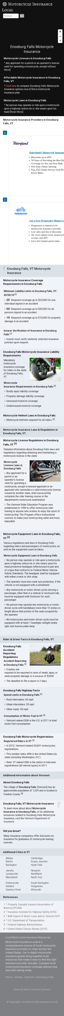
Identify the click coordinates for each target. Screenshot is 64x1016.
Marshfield (11, 877)
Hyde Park (36, 864)
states (17, 989)
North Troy (36, 877)
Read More (17, 111)
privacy (46, 989)
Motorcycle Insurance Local (27, 7)
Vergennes (37, 886)
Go (22, 16)
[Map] (32, 33)
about (26, 989)
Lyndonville (12, 873)
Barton (9, 861)
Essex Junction (39, 861)
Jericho (10, 870)
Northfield (36, 873)
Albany (9, 858)
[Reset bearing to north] (60, 40)
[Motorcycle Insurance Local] (5, 4)
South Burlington (40, 882)
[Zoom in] (60, 31)
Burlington (11, 864)
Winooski (36, 889)
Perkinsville (12, 882)
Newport (35, 870)
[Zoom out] (60, 36)
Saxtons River (13, 889)
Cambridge (37, 858)
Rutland (10, 886)
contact (36, 989)
